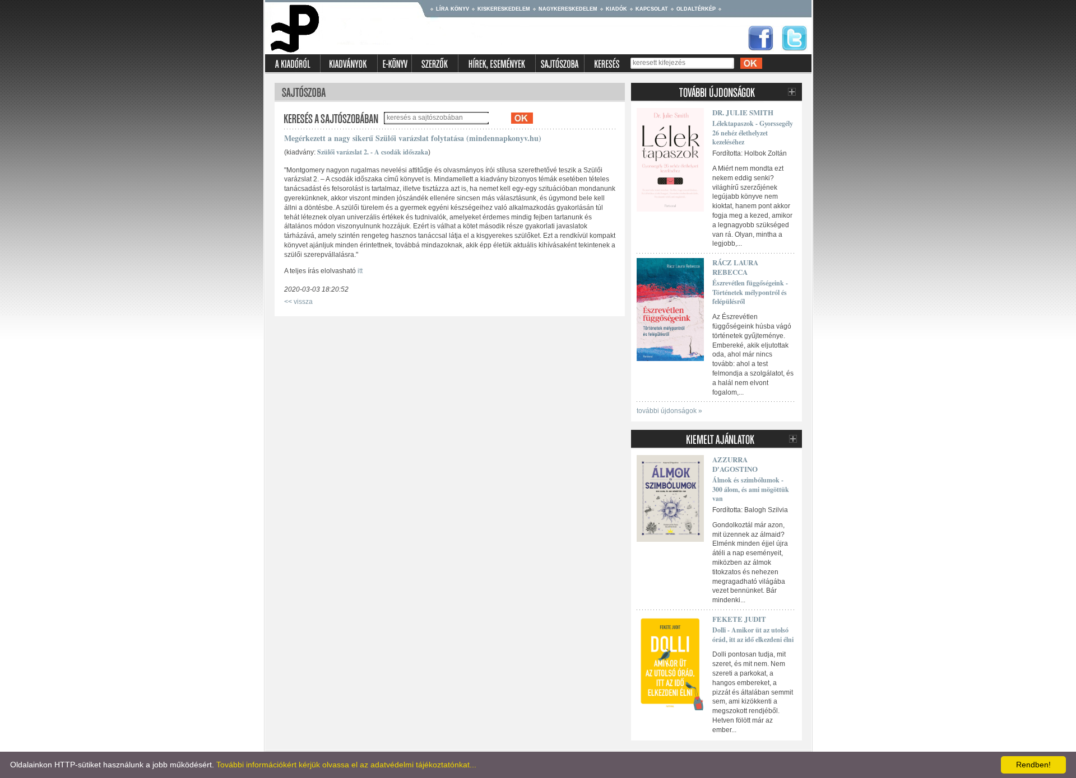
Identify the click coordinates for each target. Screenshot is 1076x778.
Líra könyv (452, 9)
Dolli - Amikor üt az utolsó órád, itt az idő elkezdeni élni (753, 634)
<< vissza (298, 302)
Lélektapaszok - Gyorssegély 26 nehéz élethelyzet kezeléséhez (752, 133)
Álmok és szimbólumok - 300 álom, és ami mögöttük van (750, 489)
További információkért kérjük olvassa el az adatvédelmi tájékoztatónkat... (346, 764)
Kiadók (616, 9)
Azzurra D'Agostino (735, 464)
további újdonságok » (669, 411)
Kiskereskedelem (503, 9)
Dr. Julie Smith (742, 112)
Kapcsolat (652, 9)
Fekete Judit (739, 618)
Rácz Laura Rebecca (735, 267)
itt (360, 271)
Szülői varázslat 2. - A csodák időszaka (372, 152)
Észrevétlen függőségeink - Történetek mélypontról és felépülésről (750, 292)
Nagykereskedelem (568, 9)
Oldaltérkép (696, 9)
